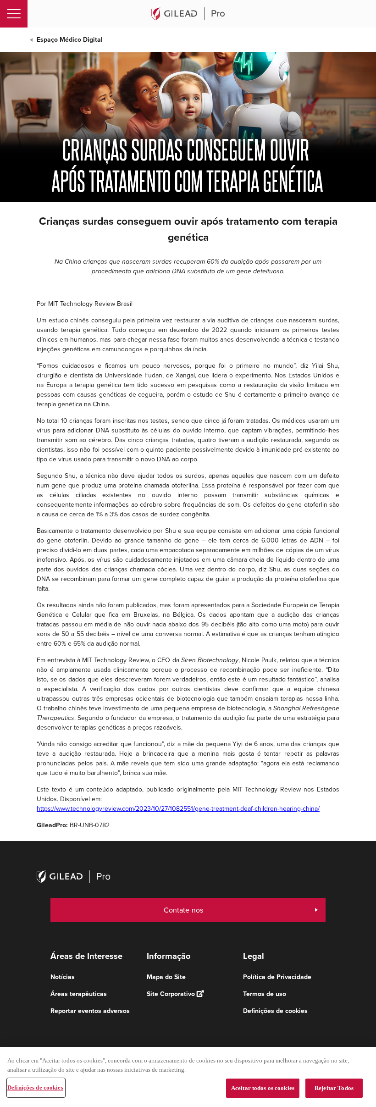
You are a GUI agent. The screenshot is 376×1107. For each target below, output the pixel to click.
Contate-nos (183, 910)
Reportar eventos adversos (90, 1011)
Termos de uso (264, 994)
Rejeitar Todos (334, 1088)
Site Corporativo (171, 994)
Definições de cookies (35, 1087)
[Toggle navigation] (14, 14)
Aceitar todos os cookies (262, 1088)
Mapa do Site (166, 977)
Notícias (62, 977)
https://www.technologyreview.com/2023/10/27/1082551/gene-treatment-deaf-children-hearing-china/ (178, 808)
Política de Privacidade (277, 977)
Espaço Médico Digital (70, 39)
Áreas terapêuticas (78, 994)
